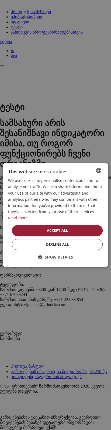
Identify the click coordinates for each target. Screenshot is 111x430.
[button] (55, 257)
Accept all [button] (57, 230)
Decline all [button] (57, 244)
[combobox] (99, 170)
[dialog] (55, 215)
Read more (18, 217)
